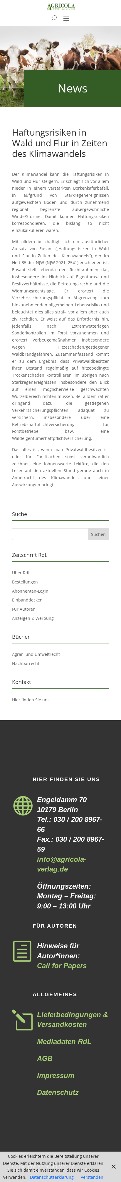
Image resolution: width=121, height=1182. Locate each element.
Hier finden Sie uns (31, 700)
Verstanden (92, 1177)
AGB (45, 1058)
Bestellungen (25, 582)
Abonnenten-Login (30, 591)
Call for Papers (62, 966)
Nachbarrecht (25, 663)
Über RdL (21, 572)
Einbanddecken (27, 600)
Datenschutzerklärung (52, 1177)
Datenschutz (58, 1092)
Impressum (55, 1075)
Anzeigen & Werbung (33, 618)
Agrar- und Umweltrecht (36, 654)
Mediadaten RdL (64, 1042)
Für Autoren (24, 609)
